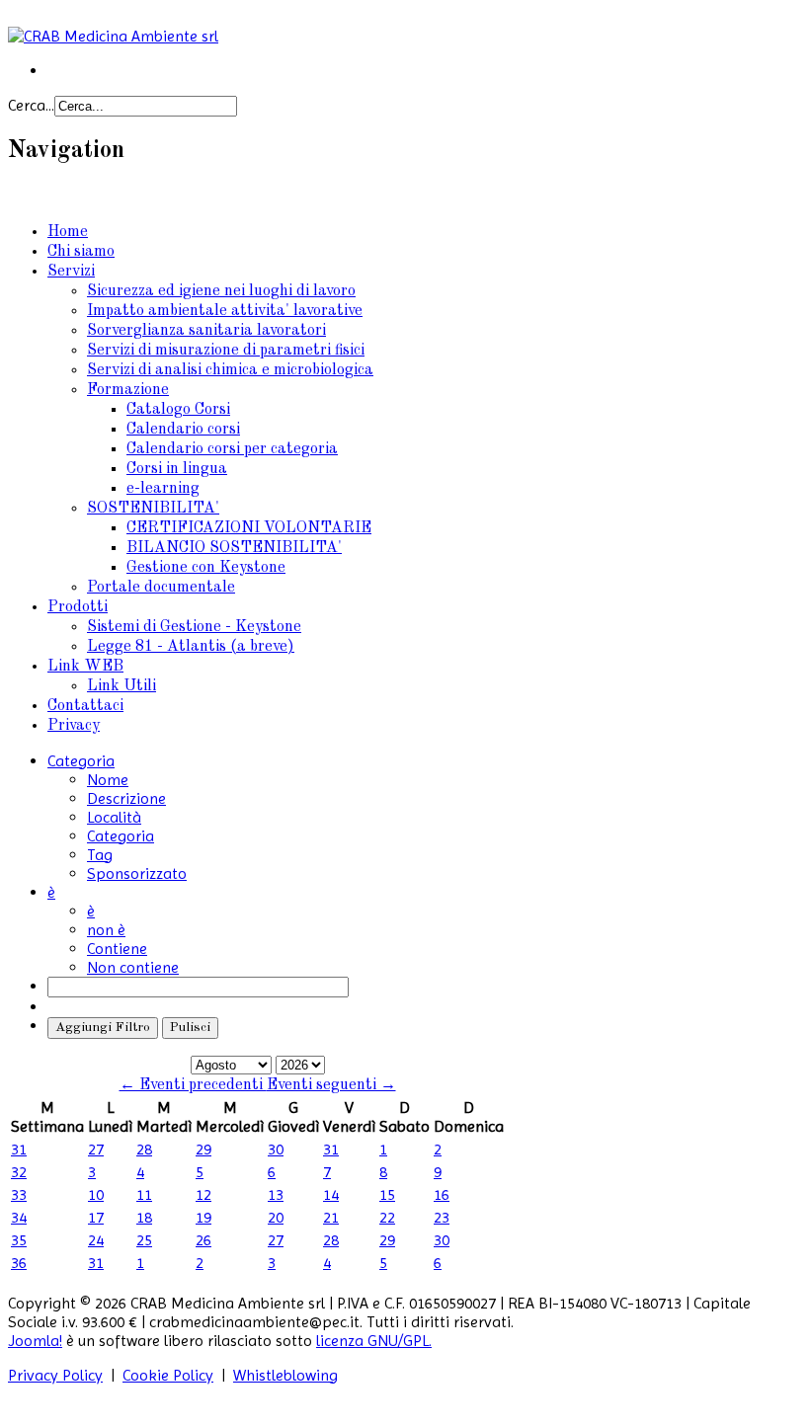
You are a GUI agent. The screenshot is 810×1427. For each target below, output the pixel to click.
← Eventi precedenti (193, 1085)
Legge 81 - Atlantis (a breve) (190, 647)
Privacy (73, 726)
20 (276, 1217)
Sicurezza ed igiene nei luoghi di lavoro (221, 291)
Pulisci (190, 1027)
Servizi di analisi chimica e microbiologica (230, 370)
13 (276, 1194)
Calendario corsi (183, 429)
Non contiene (133, 967)
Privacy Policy (55, 1375)
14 (331, 1194)
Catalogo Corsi (178, 410)
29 (203, 1149)
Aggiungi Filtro (102, 1027)
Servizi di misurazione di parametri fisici (225, 350)
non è (106, 929)
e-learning (163, 489)
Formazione (128, 390)
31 (19, 1149)
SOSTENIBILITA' (153, 508)
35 (19, 1239)
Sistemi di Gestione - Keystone (194, 627)
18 (144, 1217)
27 (96, 1149)
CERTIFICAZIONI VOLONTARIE (248, 528)
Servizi (71, 271)
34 (19, 1217)
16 (441, 1194)
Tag (100, 854)
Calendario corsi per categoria (232, 449)
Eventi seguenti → (331, 1085)
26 (203, 1239)
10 (96, 1194)
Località (114, 817)
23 (441, 1217)
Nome (107, 779)
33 (19, 1194)
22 (387, 1217)
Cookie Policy (167, 1375)
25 (144, 1239)
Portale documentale (161, 587)
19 (203, 1217)
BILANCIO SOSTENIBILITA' (234, 548)
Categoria (120, 836)
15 (387, 1194)
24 (96, 1239)
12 (203, 1194)
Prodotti (77, 607)
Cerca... (31, 105)
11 (144, 1194)
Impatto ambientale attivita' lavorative (225, 311)
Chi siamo (81, 252)
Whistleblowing (285, 1375)
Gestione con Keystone (205, 568)
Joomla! (35, 1340)
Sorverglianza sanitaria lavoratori (206, 331)
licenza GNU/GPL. (374, 1340)
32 (19, 1171)
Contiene (117, 948)
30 (276, 1149)
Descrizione (126, 798)
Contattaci (85, 706)
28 (144, 1149)
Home (67, 232)
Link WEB (85, 666)
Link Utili (121, 686)
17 (96, 1217)
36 (19, 1262)
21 (331, 1217)
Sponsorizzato (137, 873)
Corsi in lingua (176, 469)
